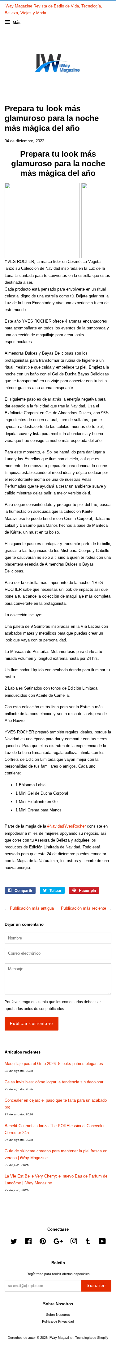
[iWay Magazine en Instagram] (73, 1243)
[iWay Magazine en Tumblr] (87, 1243)
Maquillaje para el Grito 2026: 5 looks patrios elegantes (54, 1063)
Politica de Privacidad (58, 1321)
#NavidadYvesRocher (66, 826)
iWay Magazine (61, 1337)
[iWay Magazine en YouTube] (102, 1243)
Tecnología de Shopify (91, 1337)
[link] (42, 220)
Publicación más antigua (32, 908)
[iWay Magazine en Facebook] (28, 1243)
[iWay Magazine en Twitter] (14, 1243)
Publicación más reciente (83, 908)
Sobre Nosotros (58, 1314)
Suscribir (96, 1285)
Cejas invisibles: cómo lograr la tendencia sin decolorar (54, 1082)
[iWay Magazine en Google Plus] (58, 1243)
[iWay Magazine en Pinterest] (42, 1243)
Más (15, 22)
